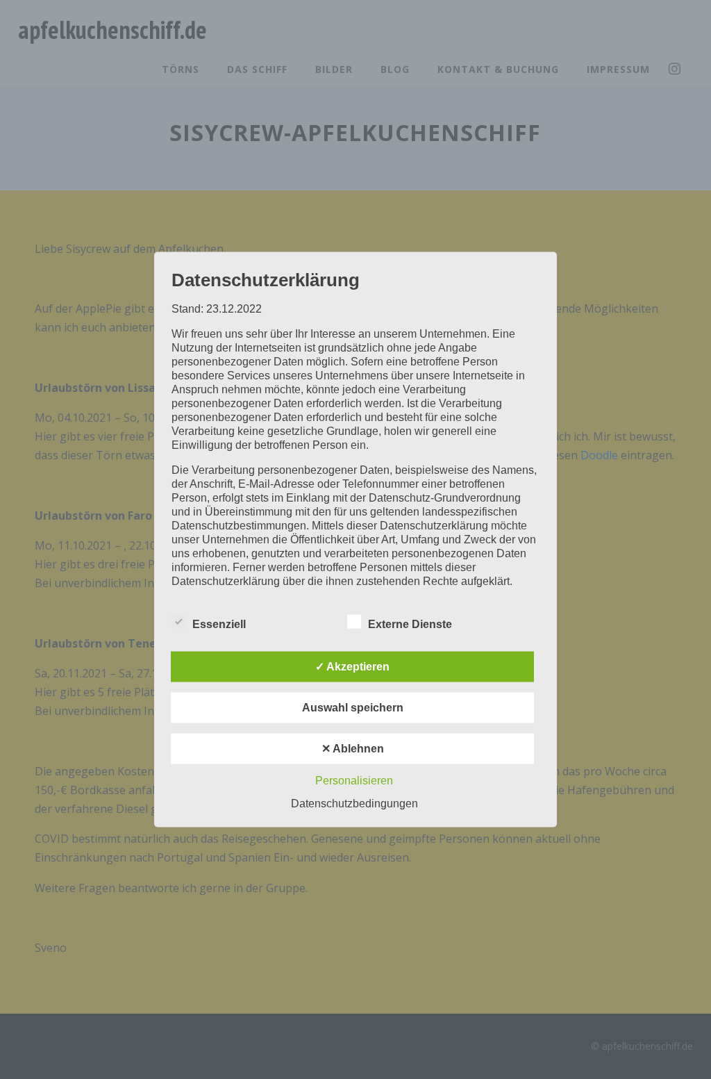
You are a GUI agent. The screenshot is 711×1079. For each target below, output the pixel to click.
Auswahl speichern (352, 708)
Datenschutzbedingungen (354, 803)
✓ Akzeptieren (352, 667)
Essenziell (219, 624)
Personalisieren (354, 780)
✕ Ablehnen (352, 749)
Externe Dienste (410, 624)
